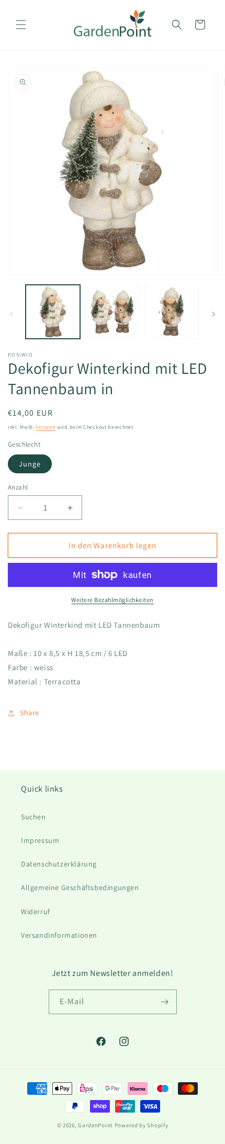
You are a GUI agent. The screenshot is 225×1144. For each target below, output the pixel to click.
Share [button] (29, 712)
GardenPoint (95, 1125)
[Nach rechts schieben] (213, 314)
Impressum (40, 840)
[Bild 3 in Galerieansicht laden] (171, 312)
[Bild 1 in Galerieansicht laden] (53, 312)
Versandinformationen (59, 935)
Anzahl (18, 487)
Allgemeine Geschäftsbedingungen (80, 887)
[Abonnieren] (164, 1002)
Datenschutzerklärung (59, 864)
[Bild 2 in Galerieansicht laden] (112, 312)
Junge (30, 464)
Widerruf (35, 911)
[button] (20, 24)
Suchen (33, 816)
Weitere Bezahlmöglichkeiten (112, 600)
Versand (45, 427)
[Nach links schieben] (11, 314)
